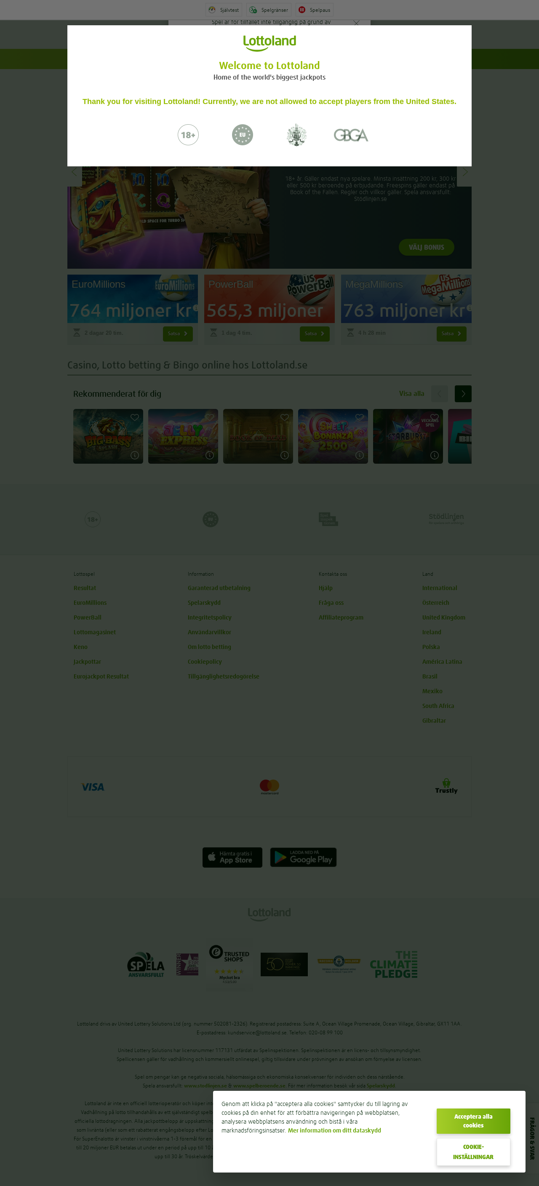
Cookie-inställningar (473, 1152)
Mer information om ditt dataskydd (334, 1130)
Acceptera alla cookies (473, 1121)
